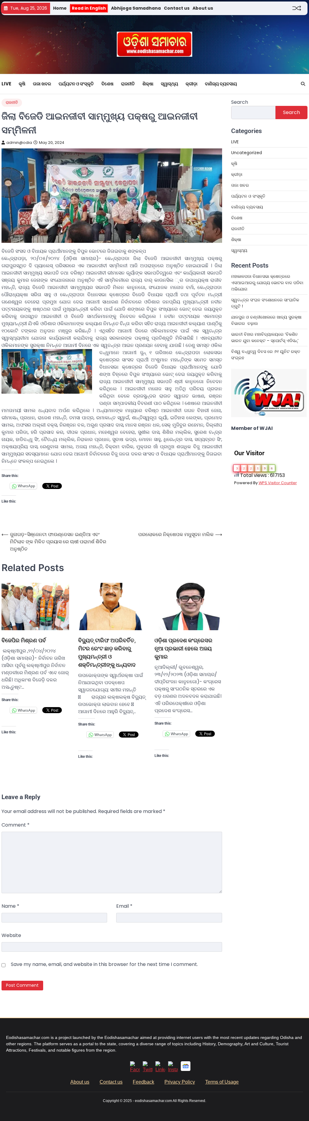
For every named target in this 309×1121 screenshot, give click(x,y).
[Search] (302, 83)
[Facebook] (135, 1069)
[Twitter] (147, 1069)
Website (11, 935)
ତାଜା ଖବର (42, 84)
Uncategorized (246, 153)
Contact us (177, 8)
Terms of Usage (222, 1081)
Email (124, 906)
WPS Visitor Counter (278, 482)
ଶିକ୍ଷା (147, 84)
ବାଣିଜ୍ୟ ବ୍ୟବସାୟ (221, 84)
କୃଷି (22, 84)
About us (203, 8)
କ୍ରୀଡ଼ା (191, 84)
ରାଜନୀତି (128, 84)
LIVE (6, 84)
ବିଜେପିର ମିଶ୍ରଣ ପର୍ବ (24, 640)
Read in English (89, 8)
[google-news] (185, 1069)
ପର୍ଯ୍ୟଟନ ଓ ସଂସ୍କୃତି (76, 84)
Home (60, 8)
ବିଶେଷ (107, 84)
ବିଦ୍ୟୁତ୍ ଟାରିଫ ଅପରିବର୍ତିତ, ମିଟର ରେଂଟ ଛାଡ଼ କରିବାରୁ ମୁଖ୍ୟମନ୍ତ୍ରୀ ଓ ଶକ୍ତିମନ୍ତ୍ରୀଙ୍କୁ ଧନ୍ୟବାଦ (107, 652)
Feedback (143, 1081)
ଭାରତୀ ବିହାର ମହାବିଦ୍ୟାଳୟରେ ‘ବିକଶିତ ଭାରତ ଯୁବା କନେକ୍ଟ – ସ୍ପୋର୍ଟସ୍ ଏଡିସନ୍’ (264, 337)
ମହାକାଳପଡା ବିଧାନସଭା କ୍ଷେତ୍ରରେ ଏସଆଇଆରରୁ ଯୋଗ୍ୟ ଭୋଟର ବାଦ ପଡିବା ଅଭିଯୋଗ (267, 282)
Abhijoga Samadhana (136, 8)
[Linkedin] (160, 1069)
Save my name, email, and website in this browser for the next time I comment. (104, 964)
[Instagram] (173, 1069)
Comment (16, 824)
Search (239, 102)
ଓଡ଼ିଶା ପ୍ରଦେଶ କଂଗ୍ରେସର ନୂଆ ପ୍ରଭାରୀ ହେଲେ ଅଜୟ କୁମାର (183, 648)
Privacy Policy (179, 1081)
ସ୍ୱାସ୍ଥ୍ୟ (169, 84)
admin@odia (19, 142)
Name (10, 906)
